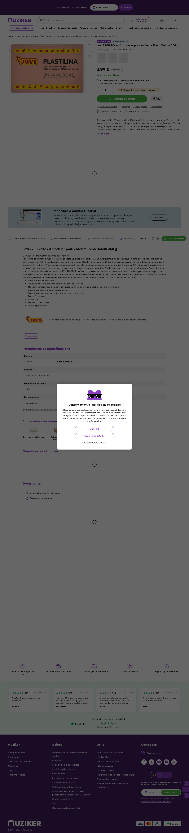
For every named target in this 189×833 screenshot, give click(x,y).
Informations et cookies (94, 442)
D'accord (94, 429)
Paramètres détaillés (95, 436)
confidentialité (94, 421)
